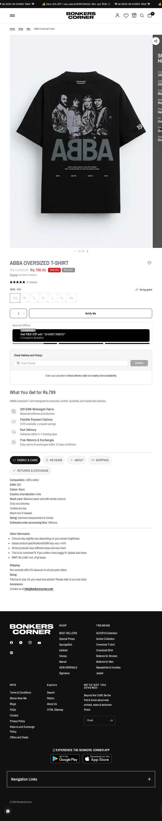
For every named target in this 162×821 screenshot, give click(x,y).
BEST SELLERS (68, 633)
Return (50, 698)
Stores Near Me (18, 698)
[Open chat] (8, 811)
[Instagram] (32, 642)
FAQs (13, 710)
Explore (52, 684)
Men (28, 28)
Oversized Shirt (104, 650)
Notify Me (90, 313)
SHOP (63, 625)
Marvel (63, 662)
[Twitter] (23, 642)
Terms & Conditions (20, 692)
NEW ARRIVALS (68, 667)
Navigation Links (24, 779)
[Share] (156, 41)
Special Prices (67, 639)
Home (12, 28)
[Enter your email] (111, 720)
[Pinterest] (14, 652)
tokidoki (63, 650)
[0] (149, 15)
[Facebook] (14, 642)
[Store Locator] (134, 15)
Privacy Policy (17, 721)
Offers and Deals (19, 737)
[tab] (25, 460)
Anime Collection (105, 639)
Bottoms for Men (105, 662)
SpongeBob (65, 644)
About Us (52, 704)
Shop (21, 28)
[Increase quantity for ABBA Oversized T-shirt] (24, 313)
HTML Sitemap (55, 710)
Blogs (13, 704)
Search (51, 692)
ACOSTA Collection (106, 633)
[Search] (142, 15)
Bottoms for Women (106, 656)
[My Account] (117, 15)
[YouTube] (42, 643)
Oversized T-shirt (105, 644)
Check (139, 363)
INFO (13, 684)
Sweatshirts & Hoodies (108, 667)
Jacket (99, 673)
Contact (14, 715)
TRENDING (103, 625)
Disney (63, 656)
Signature (64, 673)
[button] (65, 758)
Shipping (13, 274)
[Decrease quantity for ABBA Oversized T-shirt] (13, 313)
